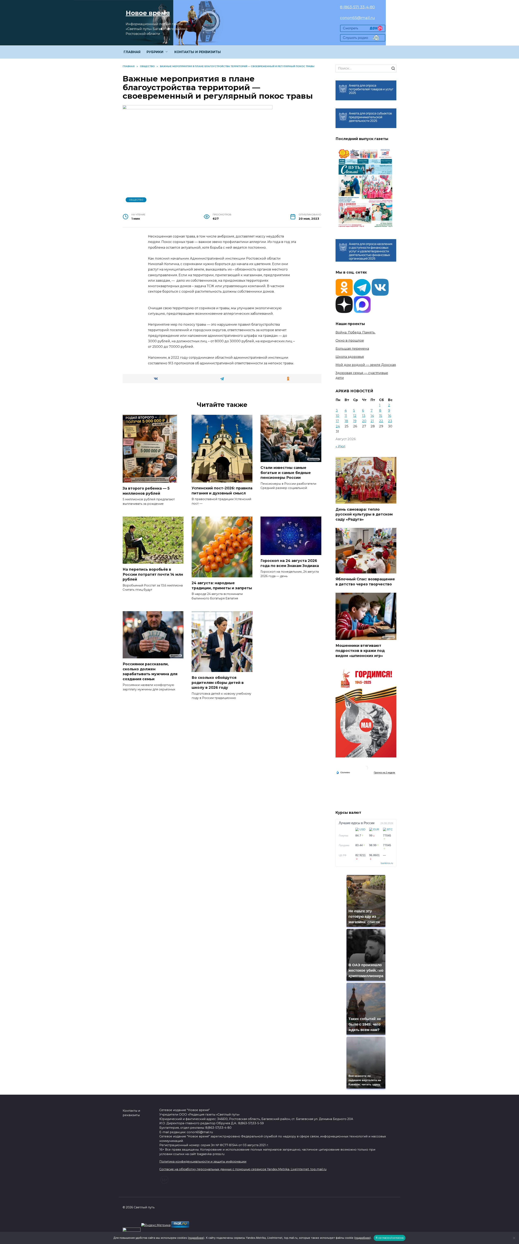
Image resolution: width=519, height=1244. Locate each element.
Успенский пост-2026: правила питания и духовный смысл (222, 490)
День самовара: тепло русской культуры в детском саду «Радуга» (364, 514)
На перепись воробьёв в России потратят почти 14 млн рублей (153, 574)
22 (381, 421)
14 (372, 416)
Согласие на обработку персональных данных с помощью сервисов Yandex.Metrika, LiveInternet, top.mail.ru (242, 1169)
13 (363, 416)
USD (362, 829)
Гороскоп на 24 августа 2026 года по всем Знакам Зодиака (290, 563)
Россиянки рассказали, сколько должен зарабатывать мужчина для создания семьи (150, 671)
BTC (390, 829)
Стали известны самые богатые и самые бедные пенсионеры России (286, 472)
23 (390, 421)
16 (389, 416)
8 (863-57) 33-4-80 (357, 6)
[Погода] (343, 772)
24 (338, 426)
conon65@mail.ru (357, 17)
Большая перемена (352, 349)
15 (380, 416)
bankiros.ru (387, 863)
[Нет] (514, 1238)
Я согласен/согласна (390, 1237)
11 (346, 416)
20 (364, 421)
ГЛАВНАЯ (132, 52)
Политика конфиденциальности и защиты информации (202, 1161)
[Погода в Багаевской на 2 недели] (384, 772)
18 (346, 421)
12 (354, 416)
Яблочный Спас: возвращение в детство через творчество (365, 581)
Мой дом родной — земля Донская (366, 365)
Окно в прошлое (350, 340)
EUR (376, 829)
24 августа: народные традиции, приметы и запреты (222, 585)
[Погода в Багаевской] (366, 768)
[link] (362, 29)
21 (372, 421)
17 (337, 421)
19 (354, 421)
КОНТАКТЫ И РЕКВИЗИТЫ (197, 52)
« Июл (340, 446)
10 (337, 416)
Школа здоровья (350, 357)
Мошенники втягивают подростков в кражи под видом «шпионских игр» (360, 650)
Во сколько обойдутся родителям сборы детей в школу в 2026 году (218, 682)
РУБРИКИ (155, 52)
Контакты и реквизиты (131, 1113)
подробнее (196, 1237)
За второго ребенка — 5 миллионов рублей (146, 490)
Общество (136, 199)
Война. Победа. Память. (355, 332)
